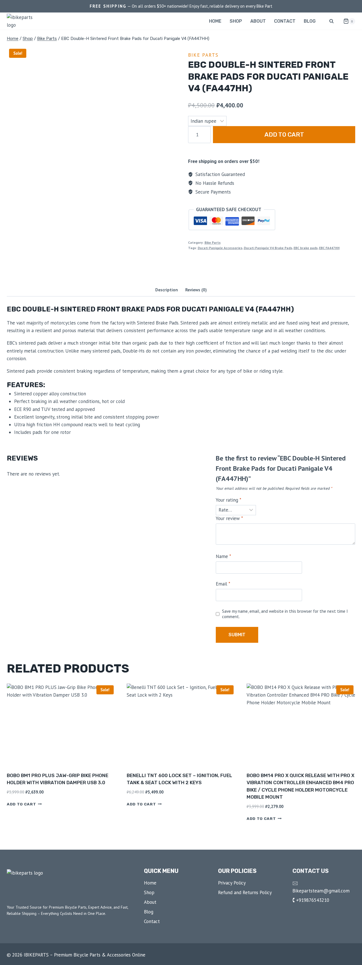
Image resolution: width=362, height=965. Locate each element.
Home (215, 21)
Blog (310, 21)
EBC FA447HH (329, 248)
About (258, 21)
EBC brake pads (306, 248)
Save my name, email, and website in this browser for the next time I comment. (285, 614)
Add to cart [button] (21, 804)
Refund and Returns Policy (245, 892)
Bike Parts (203, 55)
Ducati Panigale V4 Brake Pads (268, 248)
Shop (236, 21)
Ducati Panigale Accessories (220, 248)
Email (223, 584)
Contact (285, 21)
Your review (229, 518)
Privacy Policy (232, 883)
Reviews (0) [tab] (196, 289)
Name (223, 556)
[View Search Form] (331, 21)
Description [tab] (166, 289)
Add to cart (284, 134)
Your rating (228, 500)
